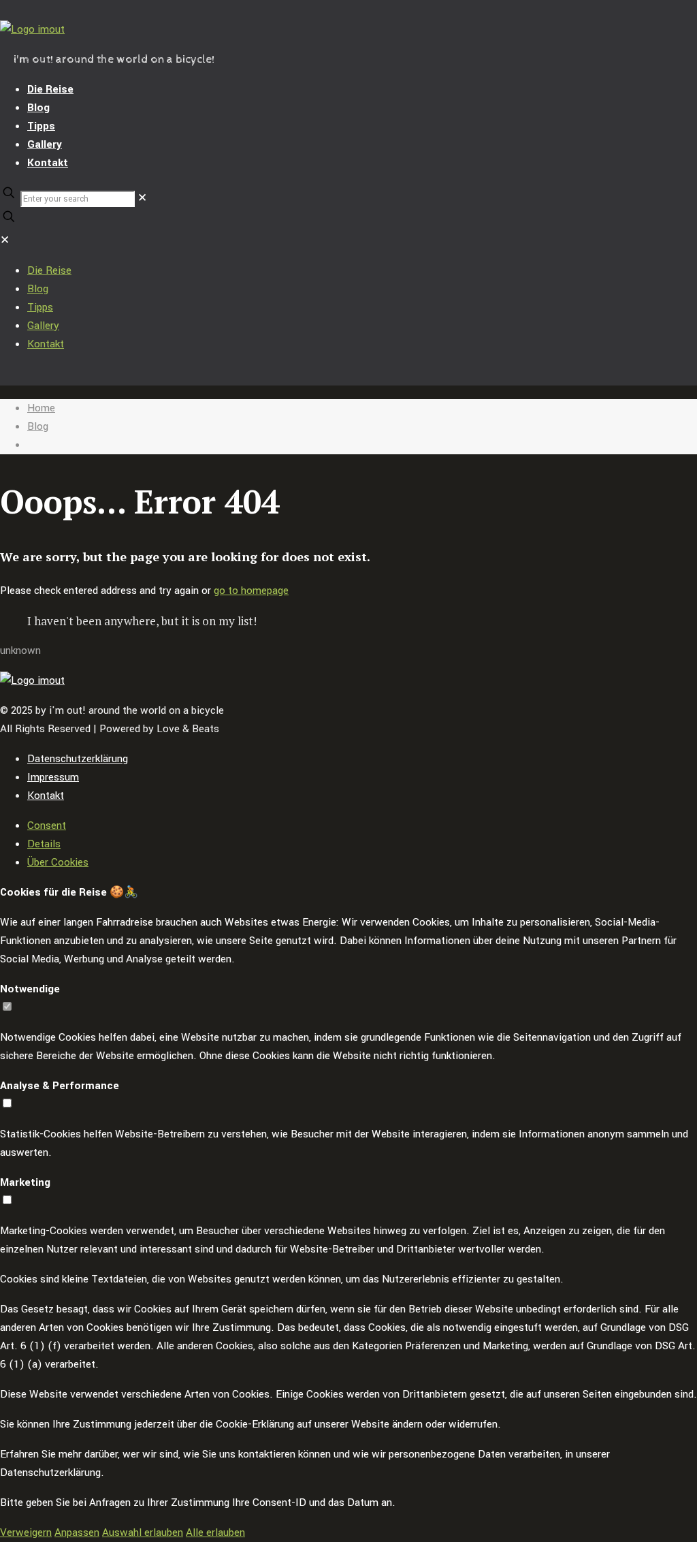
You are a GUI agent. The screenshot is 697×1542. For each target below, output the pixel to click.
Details (44, 843)
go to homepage (251, 590)
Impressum (53, 777)
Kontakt (45, 795)
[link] (142, 198)
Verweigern (26, 1532)
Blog (37, 426)
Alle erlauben (215, 1532)
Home (41, 407)
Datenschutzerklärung (77, 758)
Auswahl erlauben (142, 1532)
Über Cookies (57, 862)
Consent (46, 825)
